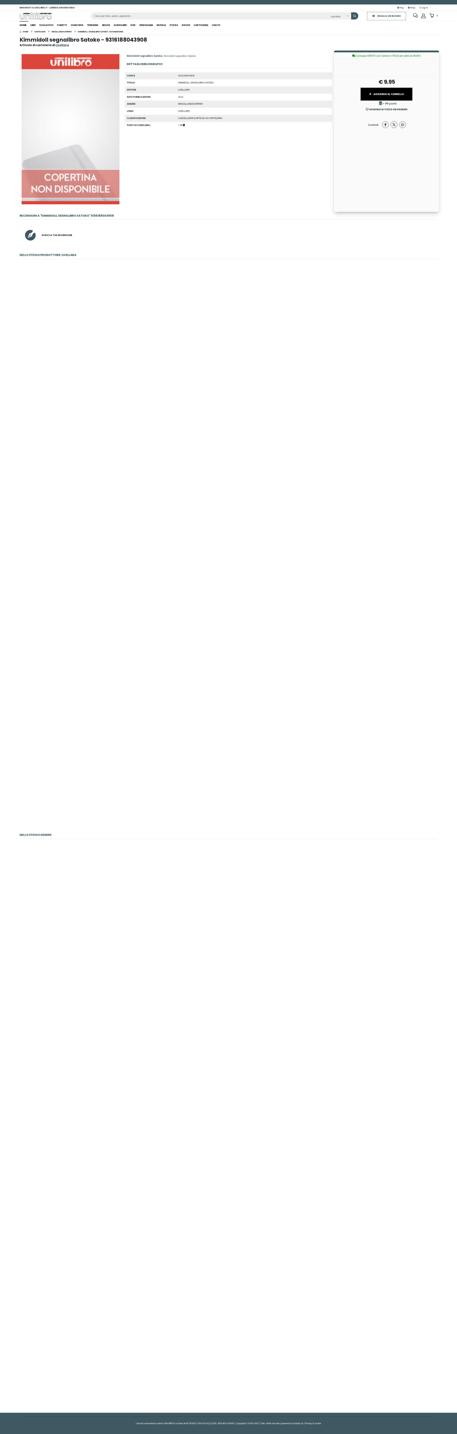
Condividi (373, 124)
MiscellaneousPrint (190, 103)
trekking (92, 25)
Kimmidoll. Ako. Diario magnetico (228, 791)
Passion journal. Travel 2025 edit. (228, 901)
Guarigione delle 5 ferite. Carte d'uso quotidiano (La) (228, 1089)
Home (23, 25)
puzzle (174, 25)
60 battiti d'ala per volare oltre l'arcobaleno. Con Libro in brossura (228, 1277)
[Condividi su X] (394, 124)
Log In (424, 7)
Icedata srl (298, 1423)
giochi (186, 25)
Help (412, 7)
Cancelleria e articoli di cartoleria (200, 118)
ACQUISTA (230, 347)
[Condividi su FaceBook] (385, 124)
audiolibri (120, 25)
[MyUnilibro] (423, 16)
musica (161, 25)
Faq (401, 7)
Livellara (184, 89)
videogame (146, 25)
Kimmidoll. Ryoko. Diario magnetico (228, 415)
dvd (132, 25)
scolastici (46, 25)
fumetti (62, 25)
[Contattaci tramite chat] (415, 16)
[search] (354, 15)
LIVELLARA (184, 110)
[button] (433, 15)
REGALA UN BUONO (389, 16)
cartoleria (201, 25)
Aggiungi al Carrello (388, 94)
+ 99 (180, 125)
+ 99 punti (389, 103)
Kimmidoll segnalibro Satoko (228, 697)
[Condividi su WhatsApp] (402, 124)
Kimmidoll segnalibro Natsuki (228, 321)
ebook (106, 25)
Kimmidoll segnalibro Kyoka (228, 603)
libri (33, 25)
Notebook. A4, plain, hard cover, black (228, 1183)
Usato (216, 25)
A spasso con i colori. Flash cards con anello (228, 1371)
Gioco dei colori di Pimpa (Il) (228, 995)
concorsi (77, 25)
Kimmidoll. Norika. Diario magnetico (228, 509)
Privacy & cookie (313, 1423)
